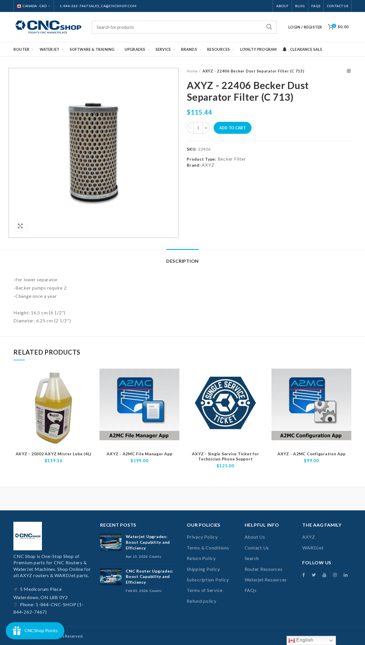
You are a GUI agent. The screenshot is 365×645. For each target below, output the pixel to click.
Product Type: (201, 159)
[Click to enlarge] (20, 226)
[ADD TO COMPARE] (89, 377)
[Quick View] (89, 390)
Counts (155, 556)
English (304, 640)
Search (269, 27)
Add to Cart (232, 128)
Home (192, 71)
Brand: (194, 165)
